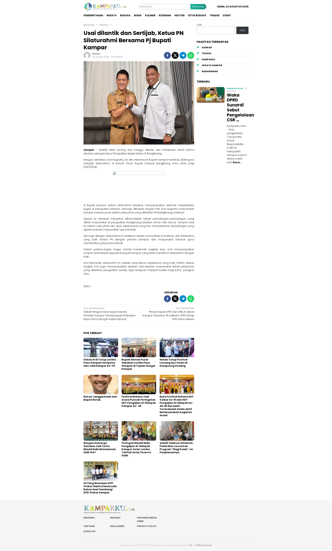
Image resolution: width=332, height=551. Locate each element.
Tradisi (206, 53)
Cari (199, 24)
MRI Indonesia (204, 545)
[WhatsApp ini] (190, 55)
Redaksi (115, 517)
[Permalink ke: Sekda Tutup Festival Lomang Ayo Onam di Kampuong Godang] (177, 347)
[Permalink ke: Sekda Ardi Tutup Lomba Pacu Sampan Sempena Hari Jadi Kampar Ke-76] (101, 347)
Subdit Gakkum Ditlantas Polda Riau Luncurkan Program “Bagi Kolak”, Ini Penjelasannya (176, 447)
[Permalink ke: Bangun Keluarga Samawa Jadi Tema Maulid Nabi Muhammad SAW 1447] (101, 431)
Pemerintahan (235, 88)
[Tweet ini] (175, 55)
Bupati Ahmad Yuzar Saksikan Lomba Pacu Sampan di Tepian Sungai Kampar (138, 364)
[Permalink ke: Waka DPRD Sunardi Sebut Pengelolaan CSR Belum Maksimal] (211, 95)
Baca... (237, 162)
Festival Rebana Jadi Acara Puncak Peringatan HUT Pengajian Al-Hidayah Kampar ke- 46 (139, 401)
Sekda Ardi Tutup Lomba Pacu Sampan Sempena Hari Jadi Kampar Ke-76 (100, 363)
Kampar (207, 47)
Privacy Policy (146, 526)
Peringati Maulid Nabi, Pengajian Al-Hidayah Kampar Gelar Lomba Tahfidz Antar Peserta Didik (136, 449)
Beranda (89, 517)
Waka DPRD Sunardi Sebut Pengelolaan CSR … (237, 108)
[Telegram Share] (182, 55)
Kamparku (208, 59)
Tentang (89, 526)
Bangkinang (210, 71)
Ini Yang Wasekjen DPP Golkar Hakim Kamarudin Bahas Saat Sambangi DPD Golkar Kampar (100, 487)
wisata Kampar (212, 65)
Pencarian (198, 6)
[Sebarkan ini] (167, 55)
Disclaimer (117, 526)
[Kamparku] (105, 6)
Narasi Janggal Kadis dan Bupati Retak (100, 398)
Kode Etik (89, 531)
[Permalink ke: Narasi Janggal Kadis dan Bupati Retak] (101, 384)
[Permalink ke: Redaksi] (87, 55)
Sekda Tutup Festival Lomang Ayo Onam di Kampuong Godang (173, 363)
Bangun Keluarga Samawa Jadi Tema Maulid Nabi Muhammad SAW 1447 (100, 447)
